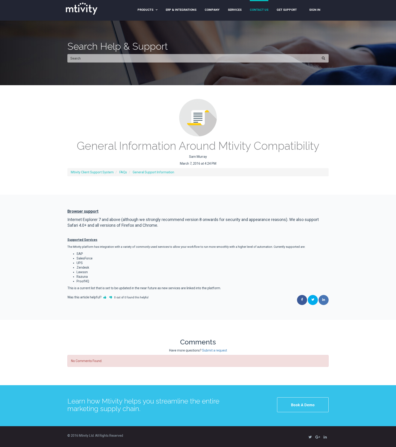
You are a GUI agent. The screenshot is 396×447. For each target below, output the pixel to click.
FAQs (123, 172)
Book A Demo (303, 405)
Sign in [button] (314, 9)
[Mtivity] (81, 8)
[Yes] (104, 297)
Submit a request (214, 350)
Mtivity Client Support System (92, 172)
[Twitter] (310, 436)
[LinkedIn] (325, 436)
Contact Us (259, 9)
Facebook (302, 300)
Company (212, 9)
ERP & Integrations (181, 9)
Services (235, 9)
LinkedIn (324, 300)
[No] (110, 297)
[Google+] (317, 436)
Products (145, 9)
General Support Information (153, 172)
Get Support (287, 9)
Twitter (313, 300)
